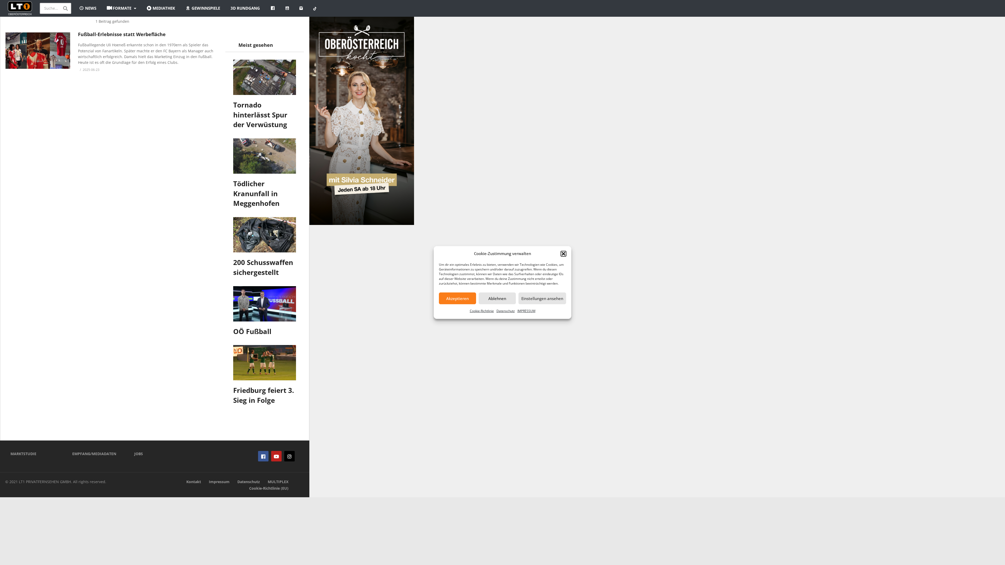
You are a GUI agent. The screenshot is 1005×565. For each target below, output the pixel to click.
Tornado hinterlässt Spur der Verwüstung (260, 114)
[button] (563, 253)
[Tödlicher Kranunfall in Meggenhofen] (264, 156)
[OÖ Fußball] (264, 303)
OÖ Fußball (252, 331)
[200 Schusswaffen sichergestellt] (264, 234)
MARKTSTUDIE (23, 453)
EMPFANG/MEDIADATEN (94, 453)
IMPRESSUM (526, 311)
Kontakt (193, 481)
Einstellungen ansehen (542, 298)
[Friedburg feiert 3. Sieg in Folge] (264, 362)
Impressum (219, 481)
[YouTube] (276, 456)
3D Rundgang (245, 8)
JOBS (138, 453)
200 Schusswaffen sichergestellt (263, 267)
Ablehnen (497, 298)
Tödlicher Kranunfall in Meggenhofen (256, 193)
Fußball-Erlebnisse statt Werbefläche (122, 34)
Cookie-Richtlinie (482, 311)
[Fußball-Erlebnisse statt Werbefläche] (37, 50)
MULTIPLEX (278, 481)
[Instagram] (289, 456)
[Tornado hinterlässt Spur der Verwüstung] (264, 77)
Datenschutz (505, 311)
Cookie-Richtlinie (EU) (268, 488)
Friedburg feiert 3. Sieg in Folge (263, 395)
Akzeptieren (457, 298)
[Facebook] (263, 456)
